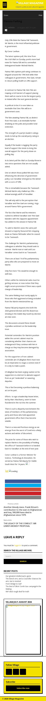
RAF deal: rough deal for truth (17, 591)
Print (40, 15)
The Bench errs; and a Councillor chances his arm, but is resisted (23, 579)
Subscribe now (23, 688)
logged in (17, 545)
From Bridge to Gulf (13, 584)
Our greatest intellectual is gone (18, 576)
